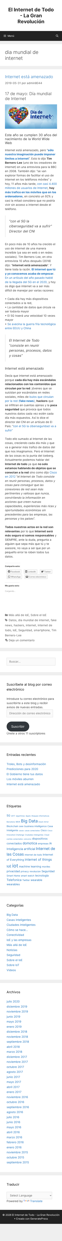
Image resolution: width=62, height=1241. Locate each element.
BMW (21, 826)
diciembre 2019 (17, 1006)
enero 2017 (14, 1092)
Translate (36, 1201)
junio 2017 (13, 1077)
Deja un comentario (22, 640)
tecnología (42, 875)
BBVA (18, 822)
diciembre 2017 (17, 1057)
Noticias (12, 950)
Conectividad (15, 935)
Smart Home (13, 875)
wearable (36, 880)
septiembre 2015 (18, 1162)
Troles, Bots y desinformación (26, 764)
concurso (27, 839)
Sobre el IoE (38, 615)
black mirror (44, 822)
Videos (11, 970)
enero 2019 (14, 1026)
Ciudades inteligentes (34, 835)
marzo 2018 (14, 1051)
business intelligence (35, 826)
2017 (13, 816)
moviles (46, 866)
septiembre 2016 (18, 1107)
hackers (19, 625)
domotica (30, 843)
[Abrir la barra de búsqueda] (57, 36)
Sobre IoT (13, 965)
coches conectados (15, 839)
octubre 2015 (15, 1157)
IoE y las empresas (19, 940)
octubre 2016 (15, 1102)
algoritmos (20, 816)
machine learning (30, 866)
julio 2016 (13, 1117)
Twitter (26, 880)
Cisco (44, 830)
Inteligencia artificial (21, 849)
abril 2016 (13, 1132)
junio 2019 (13, 1016)
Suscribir (17, 726)
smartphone (42, 630)
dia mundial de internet (33, 620)
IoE (15, 630)
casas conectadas (32, 831)
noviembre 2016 (17, 1097)
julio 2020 (13, 1001)
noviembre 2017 (17, 1061)
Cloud (46, 835)
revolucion (35, 871)
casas (21, 831)
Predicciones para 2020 (22, 769)
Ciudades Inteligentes (21, 924)
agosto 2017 (15, 1072)
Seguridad (25, 630)
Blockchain (12, 826)
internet (31, 625)
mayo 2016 (14, 1127)
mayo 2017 (14, 1082)
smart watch (27, 875)
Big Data (29, 820)
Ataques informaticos (40, 816)
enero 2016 (14, 1147)
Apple (28, 816)
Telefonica (14, 880)
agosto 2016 (15, 1112)
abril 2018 (13, 1046)
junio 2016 (13, 1122)
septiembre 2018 (18, 1041)
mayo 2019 (14, 1021)
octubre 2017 (15, 1067)
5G (8, 815)
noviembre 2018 (17, 1036)
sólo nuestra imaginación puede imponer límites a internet (30, 154)
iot (15, 866)
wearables (13, 884)
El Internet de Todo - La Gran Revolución (31, 15)
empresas (43, 843)
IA (50, 843)
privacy (25, 871)
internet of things (38, 860)
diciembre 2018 (17, 1031)
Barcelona (11, 822)
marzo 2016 (14, 1137)
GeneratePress (39, 1218)
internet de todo (33, 854)
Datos (13, 620)
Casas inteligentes (19, 920)
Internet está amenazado (29, 76)
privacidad (13, 871)
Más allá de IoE (19, 615)
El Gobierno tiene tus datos (25, 774)
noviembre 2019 (17, 1011)
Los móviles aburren (20, 779)
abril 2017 (13, 1087)
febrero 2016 (15, 1142)
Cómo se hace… (17, 930)
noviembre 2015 (17, 1152)
